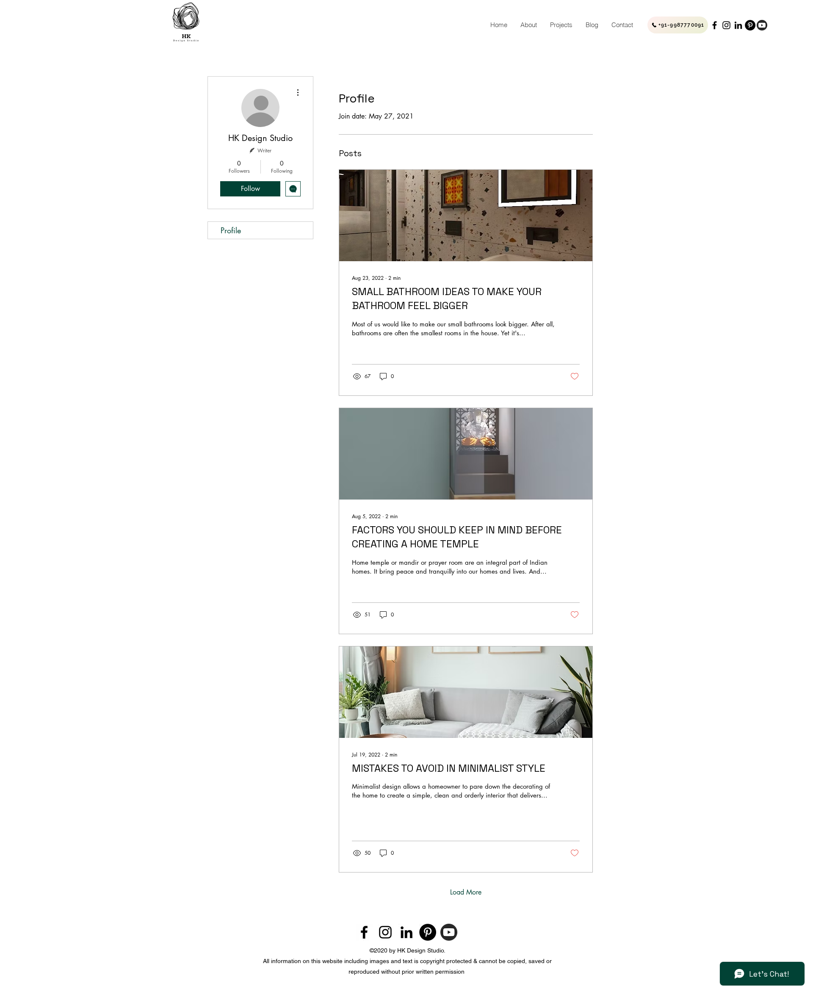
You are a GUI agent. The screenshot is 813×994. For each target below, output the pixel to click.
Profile (231, 230)
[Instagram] (726, 25)
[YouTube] (762, 25)
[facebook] (714, 25)
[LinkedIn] (738, 25)
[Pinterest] (750, 25)
